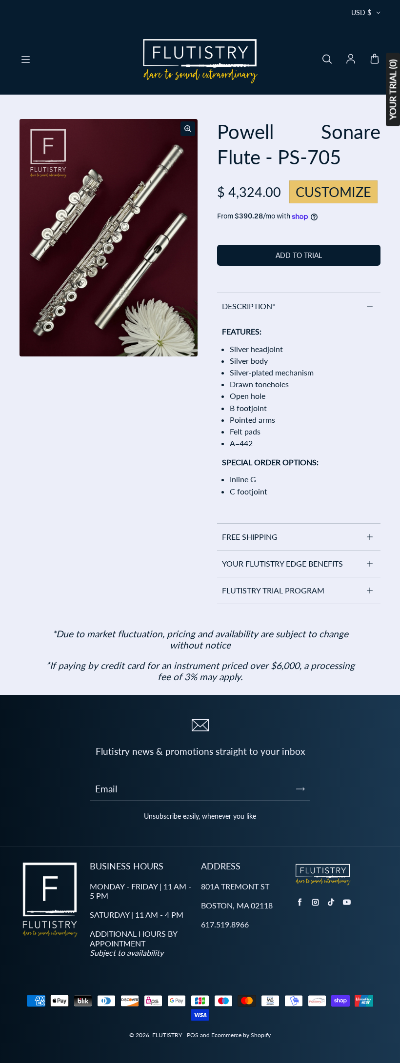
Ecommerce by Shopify (241, 1035)
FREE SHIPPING (250, 536)
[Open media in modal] (187, 128)
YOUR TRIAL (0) (392, 89)
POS (193, 1035)
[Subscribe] (300, 789)
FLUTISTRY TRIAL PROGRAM (273, 590)
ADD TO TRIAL (299, 255)
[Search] (327, 59)
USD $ (361, 12)
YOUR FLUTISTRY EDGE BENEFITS (282, 563)
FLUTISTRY (167, 1035)
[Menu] (25, 59)
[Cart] (374, 59)
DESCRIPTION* (249, 306)
